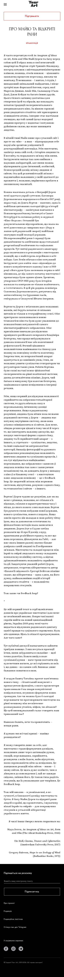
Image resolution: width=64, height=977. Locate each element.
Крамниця (32, 43)
